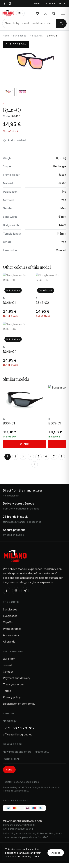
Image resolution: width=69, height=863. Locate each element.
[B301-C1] (24, 416)
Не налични (36, 35)
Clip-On (8, 622)
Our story (9, 658)
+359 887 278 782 (55, 3)
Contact (8, 671)
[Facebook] (6, 590)
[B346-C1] (18, 295)
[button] (14, 140)
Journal (7, 665)
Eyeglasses (10, 616)
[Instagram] (16, 590)
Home (37, 3)
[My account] (45, 13)
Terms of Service (12, 790)
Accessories (11, 635)
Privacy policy (12, 697)
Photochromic (12, 628)
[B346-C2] (51, 295)
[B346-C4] (18, 344)
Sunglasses (19, 35)
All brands (9, 641)
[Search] (61, 23)
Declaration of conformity (19, 703)
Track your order (13, 684)
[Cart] (53, 13)
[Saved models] (37, 13)
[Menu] (63, 13)
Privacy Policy (48, 787)
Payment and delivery (16, 678)
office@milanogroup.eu (17, 734)
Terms (36, 856)
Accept (56, 852)
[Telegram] (25, 590)
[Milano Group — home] (8, 13)
